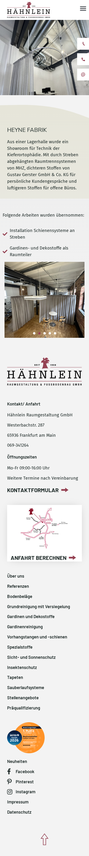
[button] (34, 333)
